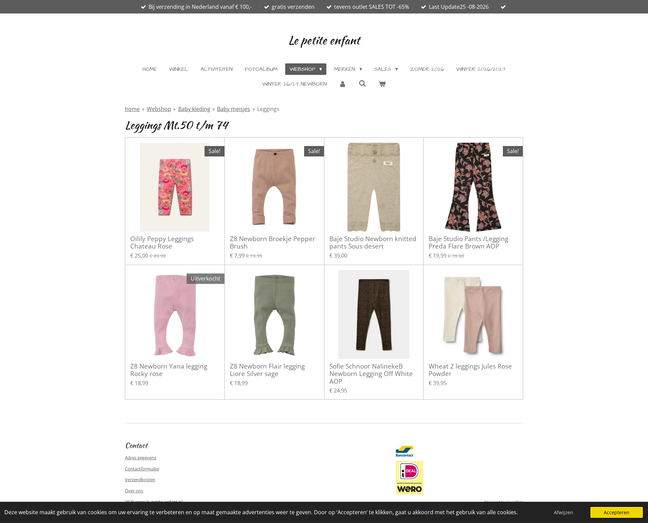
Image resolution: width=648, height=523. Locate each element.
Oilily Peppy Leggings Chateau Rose (162, 242)
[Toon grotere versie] (409, 477)
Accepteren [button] (616, 512)
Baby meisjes (233, 109)
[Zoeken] (362, 83)
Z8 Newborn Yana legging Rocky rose (168, 370)
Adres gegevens (140, 458)
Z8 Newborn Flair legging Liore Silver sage (267, 370)
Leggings (268, 109)
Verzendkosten (140, 479)
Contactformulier (142, 469)
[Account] (342, 84)
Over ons (134, 491)
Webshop (159, 109)
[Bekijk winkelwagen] (382, 84)
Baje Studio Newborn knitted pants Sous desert (372, 242)
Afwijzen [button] (563, 512)
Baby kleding (194, 109)
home (132, 109)
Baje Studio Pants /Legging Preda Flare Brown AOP (468, 242)
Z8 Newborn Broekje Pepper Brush (272, 242)
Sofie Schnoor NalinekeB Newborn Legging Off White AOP (371, 373)
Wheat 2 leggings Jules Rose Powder (470, 370)
